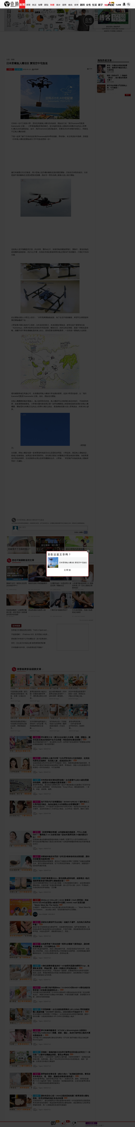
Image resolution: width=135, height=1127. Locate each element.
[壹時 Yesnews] (11, 7)
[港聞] (28, 4)
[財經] (52, 4)
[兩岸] (58, 4)
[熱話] (34, 4)
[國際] (64, 4)
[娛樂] (76, 4)
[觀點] (46, 4)
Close (88, 551)
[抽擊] (40, 4)
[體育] (70, 4)
